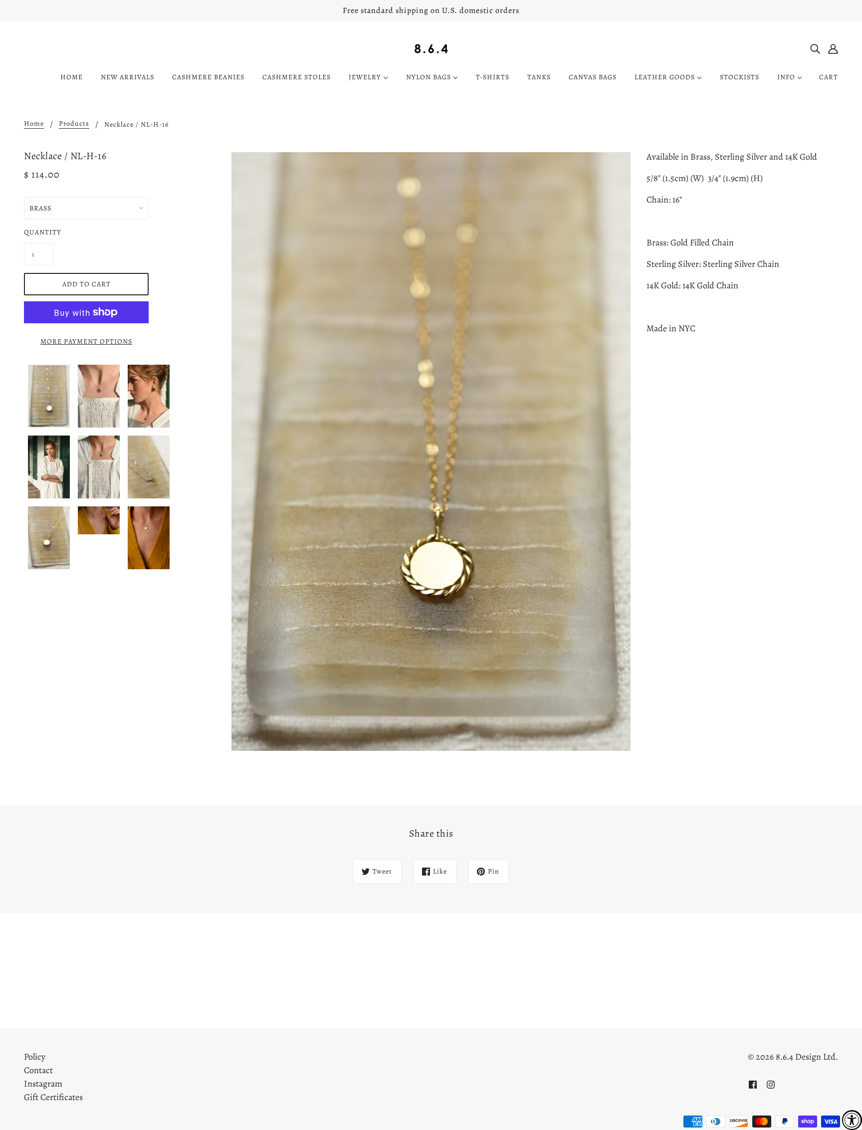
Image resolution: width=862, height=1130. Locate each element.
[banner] (431, 48)
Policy (34, 1057)
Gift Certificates (53, 1097)
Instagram (43, 1084)
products (74, 124)
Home (34, 124)
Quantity (39, 232)
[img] (815, 48)
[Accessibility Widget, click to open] (852, 1120)
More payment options (86, 341)
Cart (828, 77)
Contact (38, 1070)
